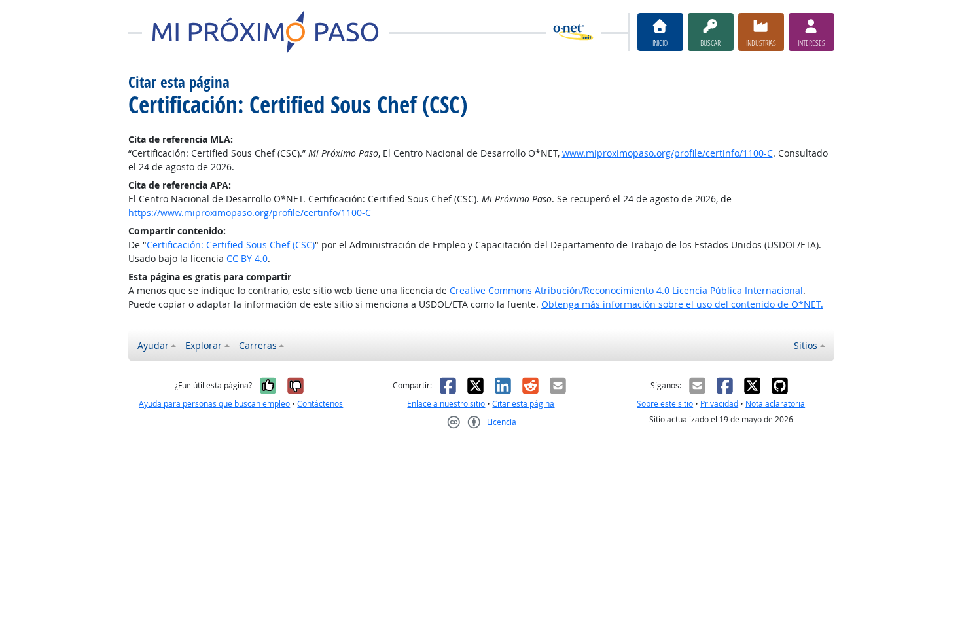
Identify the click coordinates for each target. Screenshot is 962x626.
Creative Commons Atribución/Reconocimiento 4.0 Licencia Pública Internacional (626, 290)
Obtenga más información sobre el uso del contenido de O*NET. (682, 304)
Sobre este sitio (665, 403)
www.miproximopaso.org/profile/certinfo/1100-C (667, 153)
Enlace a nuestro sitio (446, 403)
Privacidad (719, 403)
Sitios (805, 345)
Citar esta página (523, 403)
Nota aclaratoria (775, 403)
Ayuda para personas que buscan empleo (214, 403)
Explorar (203, 345)
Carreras (258, 345)
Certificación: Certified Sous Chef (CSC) (231, 244)
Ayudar (153, 345)
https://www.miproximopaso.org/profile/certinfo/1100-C (249, 212)
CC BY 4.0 (247, 258)
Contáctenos (320, 403)
